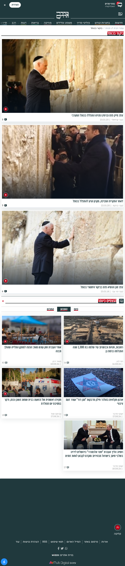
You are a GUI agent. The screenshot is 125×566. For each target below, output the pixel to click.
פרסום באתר (91, 542)
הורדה (15, 5)
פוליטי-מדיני (83, 23)
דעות (23, 23)
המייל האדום (74, 542)
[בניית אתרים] (55, 555)
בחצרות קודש (102, 23)
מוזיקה (47, 23)
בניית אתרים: (66, 555)
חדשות (119, 23)
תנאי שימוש (57, 542)
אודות (104, 542)
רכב (14, 23)
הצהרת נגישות (31, 542)
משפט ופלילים (64, 23)
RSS (44, 542)
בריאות (35, 23)
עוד (17, 542)
